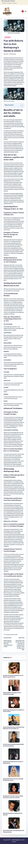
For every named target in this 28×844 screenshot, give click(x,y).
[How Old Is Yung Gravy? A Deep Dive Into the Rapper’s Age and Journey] (14, 668)
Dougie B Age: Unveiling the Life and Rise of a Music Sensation (13, 710)
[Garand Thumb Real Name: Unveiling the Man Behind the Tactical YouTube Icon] (14, 719)
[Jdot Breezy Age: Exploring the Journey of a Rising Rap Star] (14, 754)
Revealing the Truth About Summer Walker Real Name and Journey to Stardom (13, 796)
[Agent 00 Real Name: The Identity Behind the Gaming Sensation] (14, 823)
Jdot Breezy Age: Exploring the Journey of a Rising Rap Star (13, 762)
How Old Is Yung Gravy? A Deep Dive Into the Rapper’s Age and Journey (13, 676)
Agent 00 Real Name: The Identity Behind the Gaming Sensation (13, 831)
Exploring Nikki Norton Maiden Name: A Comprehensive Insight (12, 693)
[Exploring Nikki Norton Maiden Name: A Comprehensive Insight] (14, 685)
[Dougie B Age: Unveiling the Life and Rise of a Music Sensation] (14, 702)
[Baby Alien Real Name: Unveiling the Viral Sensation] (14, 805)
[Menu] (25, 11)
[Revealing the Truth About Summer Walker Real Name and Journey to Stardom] (14, 788)
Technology (7, 37)
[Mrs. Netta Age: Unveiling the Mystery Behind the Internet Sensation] (14, 737)
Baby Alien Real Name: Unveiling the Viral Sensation (12, 814)
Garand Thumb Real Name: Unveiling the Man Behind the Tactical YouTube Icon (13, 727)
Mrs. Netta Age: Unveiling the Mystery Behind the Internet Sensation (13, 745)
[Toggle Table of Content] (21, 105)
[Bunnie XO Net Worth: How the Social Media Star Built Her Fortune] (14, 771)
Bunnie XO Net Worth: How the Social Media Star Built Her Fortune (13, 779)
